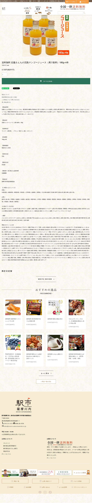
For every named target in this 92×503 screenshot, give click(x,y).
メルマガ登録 (77, 481)
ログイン (83, 2)
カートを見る (71, 2)
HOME (11, 487)
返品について (5, 94)
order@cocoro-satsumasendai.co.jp (15, 426)
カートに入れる (47, 81)
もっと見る (45, 373)
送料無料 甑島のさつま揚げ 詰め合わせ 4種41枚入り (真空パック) (34, 356)
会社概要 (28, 487)
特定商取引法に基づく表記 (9, 97)
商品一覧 (16, 481)
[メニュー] (89, 8)
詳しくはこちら (6, 454)
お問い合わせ (46, 487)
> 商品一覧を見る (46, 381)
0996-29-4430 (8, 423)
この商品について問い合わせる (10, 100)
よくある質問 (63, 487)
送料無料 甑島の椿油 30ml (55, 319)
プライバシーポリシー (80, 487)
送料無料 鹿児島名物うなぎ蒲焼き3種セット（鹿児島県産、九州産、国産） (76, 356)
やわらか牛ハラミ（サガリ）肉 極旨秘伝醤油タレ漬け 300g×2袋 (76, 321)
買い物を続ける (6, 102)
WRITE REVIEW (45, 279)
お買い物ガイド (47, 481)
